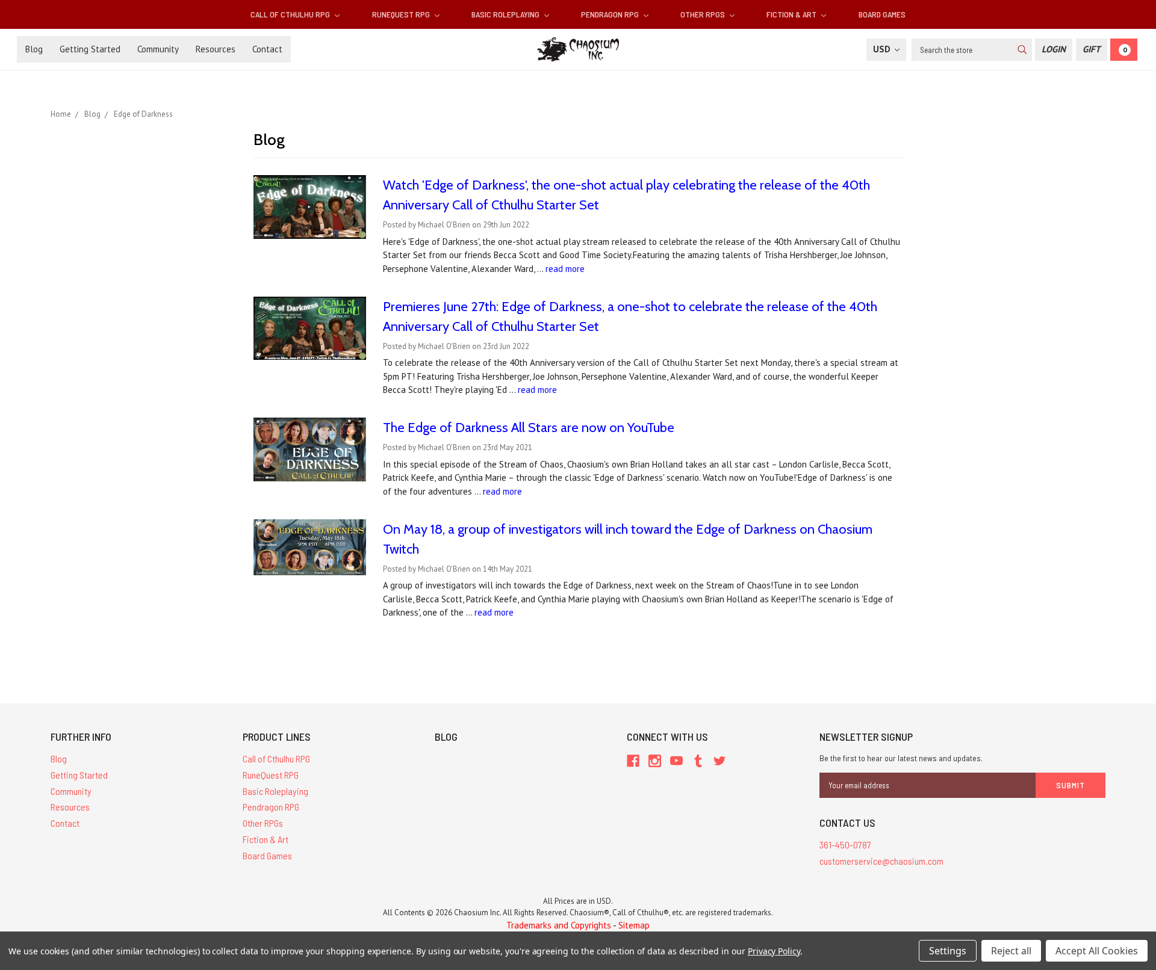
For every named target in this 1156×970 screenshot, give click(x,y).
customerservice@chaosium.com (881, 861)
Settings (947, 950)
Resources (215, 49)
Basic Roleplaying (506, 14)
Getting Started (90, 49)
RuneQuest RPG (402, 14)
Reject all (1011, 950)
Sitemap (634, 925)
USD (883, 49)
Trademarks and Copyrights (558, 925)
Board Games (882, 14)
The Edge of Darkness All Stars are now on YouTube (528, 427)
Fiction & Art (792, 14)
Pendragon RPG (611, 14)
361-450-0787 (845, 844)
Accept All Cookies (1096, 950)
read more (565, 268)
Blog (34, 49)
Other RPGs (703, 14)
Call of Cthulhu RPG (291, 14)
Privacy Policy (774, 951)
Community (158, 49)
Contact (267, 49)
